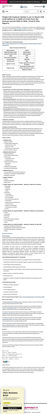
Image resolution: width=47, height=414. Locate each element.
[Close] (22, 388)
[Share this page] (44, 11)
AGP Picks (3, 1)
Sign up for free (12, 408)
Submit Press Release (26, 412)
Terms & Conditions (36, 412)
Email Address (7, 402)
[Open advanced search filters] (40, 11)
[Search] (38, 11)
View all (44, 1)
